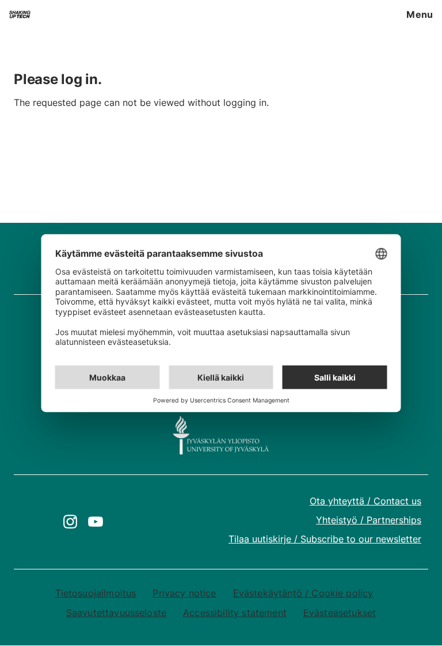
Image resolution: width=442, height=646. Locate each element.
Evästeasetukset (339, 612)
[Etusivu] (20, 14)
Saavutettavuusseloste (116, 612)
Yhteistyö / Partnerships (368, 520)
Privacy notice (184, 593)
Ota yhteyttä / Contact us (365, 501)
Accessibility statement (235, 612)
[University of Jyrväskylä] (220, 435)
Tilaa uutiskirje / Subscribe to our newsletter (324, 539)
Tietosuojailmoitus (95, 593)
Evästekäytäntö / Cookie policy (303, 593)
